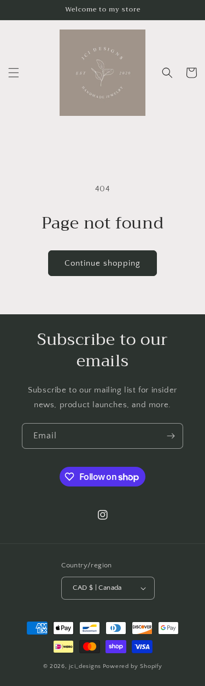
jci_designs (85, 666)
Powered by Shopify (132, 666)
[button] (14, 73)
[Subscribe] (171, 436)
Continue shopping (102, 263)
